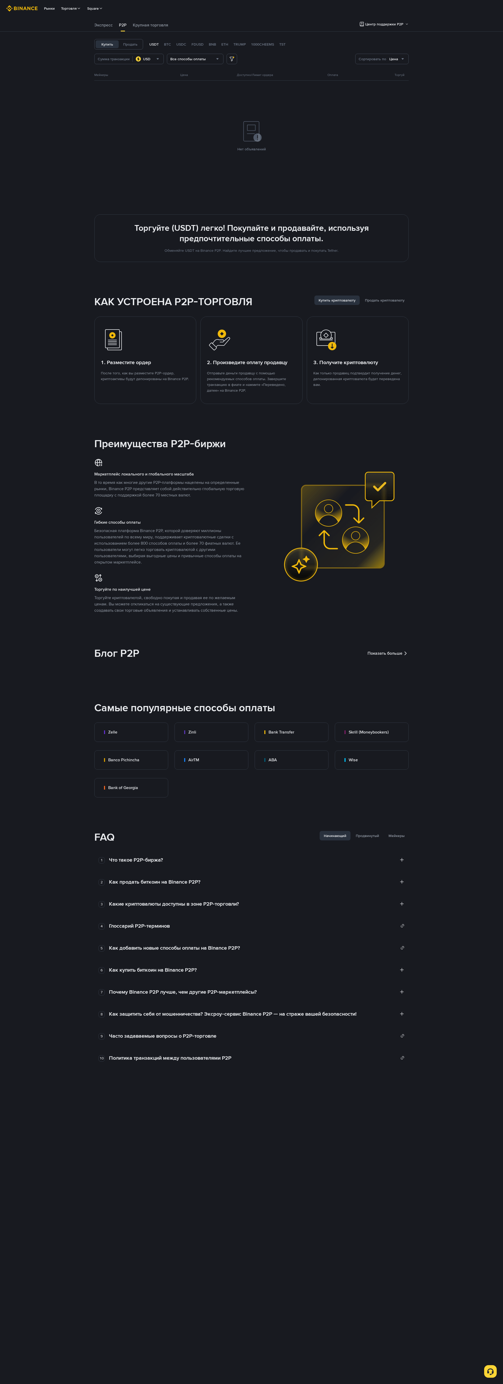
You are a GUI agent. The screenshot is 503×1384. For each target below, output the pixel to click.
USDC (181, 44)
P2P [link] (123, 25)
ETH (224, 44)
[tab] (103, 25)
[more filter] (232, 59)
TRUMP (239, 44)
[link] (131, 732)
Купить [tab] (107, 44)
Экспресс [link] (103, 25)
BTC (167, 44)
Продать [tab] (130, 44)
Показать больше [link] (385, 653)
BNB (212, 44)
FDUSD (198, 44)
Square (93, 8)
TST (282, 44)
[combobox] (148, 59)
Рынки (49, 8)
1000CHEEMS (262, 44)
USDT (154, 44)
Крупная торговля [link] (150, 25)
